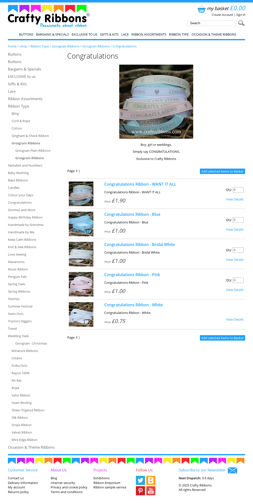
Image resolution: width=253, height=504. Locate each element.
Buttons (26, 34)
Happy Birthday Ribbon (25, 217)
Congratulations (125, 46)
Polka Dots (19, 366)
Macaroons (16, 262)
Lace (125, 34)
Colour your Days (20, 195)
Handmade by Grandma (25, 225)
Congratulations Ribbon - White (133, 304)
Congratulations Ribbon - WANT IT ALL (140, 184)
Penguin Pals (17, 277)
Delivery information (23, 483)
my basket (226, 8)
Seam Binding (22, 403)
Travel (12, 328)
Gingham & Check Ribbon (30, 136)
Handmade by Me (21, 232)
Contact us (16, 478)
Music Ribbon (18, 269)
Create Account (222, 15)
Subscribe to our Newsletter (203, 469)
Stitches (14, 299)
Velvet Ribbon (22, 432)
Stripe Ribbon (22, 425)
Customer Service (23, 469)
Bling (15, 113)
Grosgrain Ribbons (65, 46)
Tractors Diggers (20, 321)
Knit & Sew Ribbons (22, 247)
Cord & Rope (21, 121)
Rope (15, 388)
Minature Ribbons (25, 351)
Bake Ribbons (18, 180)
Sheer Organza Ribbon (28, 410)
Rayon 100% (21, 373)
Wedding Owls (18, 336)
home (12, 46)
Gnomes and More (21, 210)
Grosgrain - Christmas (31, 343)
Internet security (63, 483)
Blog (54, 478)
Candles (14, 188)
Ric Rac (17, 380)
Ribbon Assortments (148, 34)
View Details (235, 199)
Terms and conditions (67, 492)
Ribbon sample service (109, 487)
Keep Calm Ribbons (22, 239)
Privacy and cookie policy (69, 487)
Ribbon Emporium (106, 483)
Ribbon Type (179, 34)
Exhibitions (101, 478)
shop (23, 46)
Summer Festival (20, 306)
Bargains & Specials (52, 34)
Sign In (240, 15)
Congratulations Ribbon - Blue (132, 214)
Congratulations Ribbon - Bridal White (139, 244)
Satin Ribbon (21, 395)
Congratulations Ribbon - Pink (132, 274)
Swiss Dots (15, 314)
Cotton (17, 128)
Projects (100, 469)
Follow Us (144, 469)
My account (16, 487)
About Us (58, 469)
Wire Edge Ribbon (25, 440)
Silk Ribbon (20, 417)
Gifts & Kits (109, 34)
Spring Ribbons (19, 291)
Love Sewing (17, 254)
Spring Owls (16, 284)
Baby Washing (18, 173)
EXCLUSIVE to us (84, 34)
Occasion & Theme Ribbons (213, 34)
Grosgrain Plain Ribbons (32, 151)
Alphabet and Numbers (25, 165)
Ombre (17, 358)
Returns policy (18, 492)
